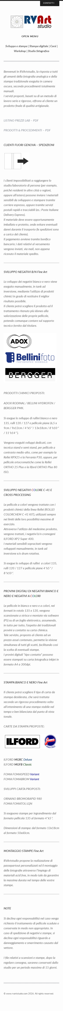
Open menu (30, 36)
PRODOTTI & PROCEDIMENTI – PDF (27, 130)
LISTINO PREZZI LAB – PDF (21, 120)
